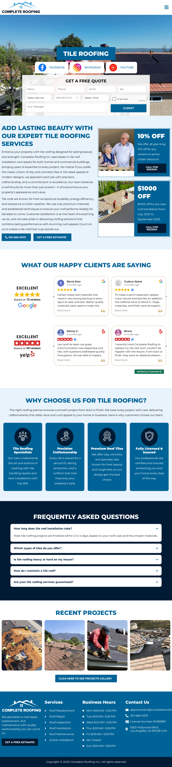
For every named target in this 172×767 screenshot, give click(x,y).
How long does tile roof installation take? (43, 528)
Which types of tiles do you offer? (37, 548)
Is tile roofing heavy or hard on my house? (44, 559)
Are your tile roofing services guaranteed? (43, 582)
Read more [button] (63, 310)
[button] (166, 7)
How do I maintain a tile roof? (35, 570)
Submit (128, 108)
